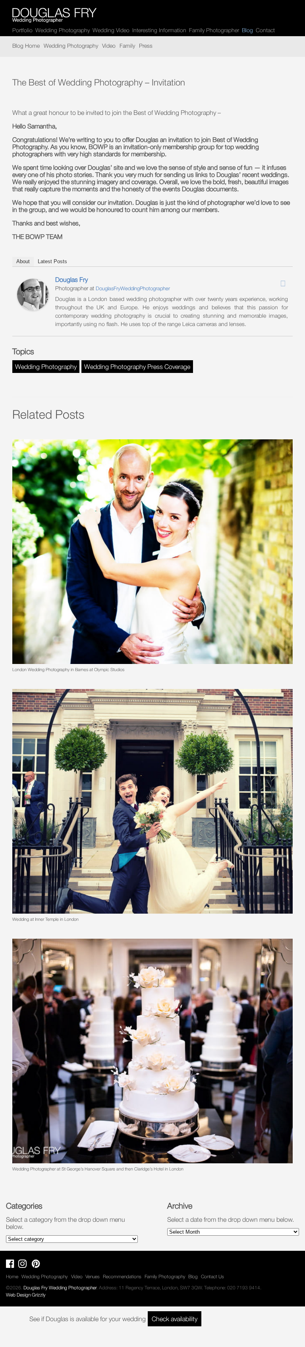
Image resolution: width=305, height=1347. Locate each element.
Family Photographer (214, 30)
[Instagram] (272, 281)
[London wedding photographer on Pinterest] (38, 1265)
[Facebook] (262, 281)
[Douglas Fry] (33, 308)
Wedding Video (111, 30)
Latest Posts (52, 261)
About (23, 261)
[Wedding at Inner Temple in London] (152, 801)
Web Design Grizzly (26, 1295)
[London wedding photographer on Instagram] (24, 1265)
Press (145, 45)
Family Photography (165, 1276)
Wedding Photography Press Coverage (137, 366)
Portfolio (22, 30)
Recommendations (122, 1276)
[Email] (283, 283)
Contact (265, 30)
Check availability (174, 1318)
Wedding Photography (62, 30)
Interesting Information (159, 30)
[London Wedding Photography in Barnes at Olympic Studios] (152, 551)
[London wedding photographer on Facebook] (12, 1265)
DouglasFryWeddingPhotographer (133, 288)
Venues (92, 1276)
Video (109, 45)
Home (12, 1276)
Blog (193, 1276)
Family (127, 45)
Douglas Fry (71, 279)
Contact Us (212, 1276)
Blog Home (26, 45)
